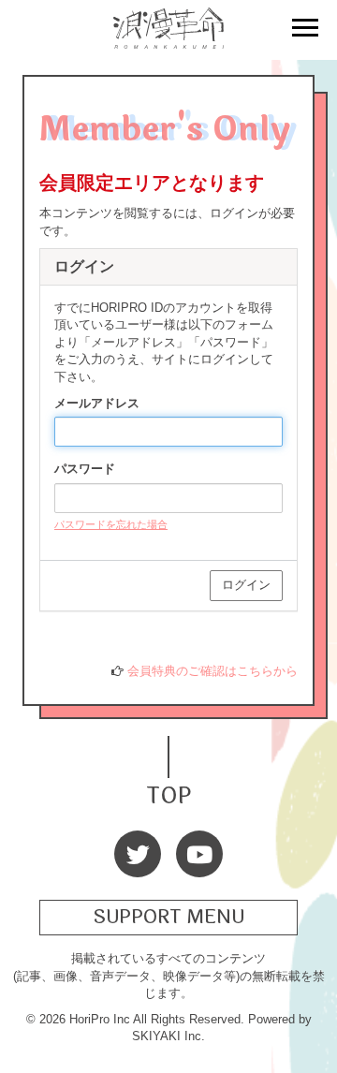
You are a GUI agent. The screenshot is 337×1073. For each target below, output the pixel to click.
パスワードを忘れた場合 (111, 524)
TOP (168, 793)
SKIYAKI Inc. (168, 1036)
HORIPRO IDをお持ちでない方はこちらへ (170, 636)
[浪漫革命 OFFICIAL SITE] (168, 38)
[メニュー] (305, 29)
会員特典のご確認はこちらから (212, 671)
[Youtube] (199, 853)
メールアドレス (96, 403)
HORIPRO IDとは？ (107, 653)
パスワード (84, 469)
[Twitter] (137, 853)
